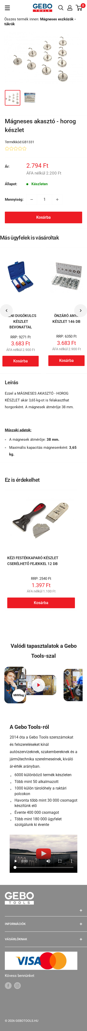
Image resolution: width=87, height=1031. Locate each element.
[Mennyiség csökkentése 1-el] (32, 199)
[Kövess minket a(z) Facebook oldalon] (8, 985)
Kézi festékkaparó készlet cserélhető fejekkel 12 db (32, 561)
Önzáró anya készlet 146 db (66, 319)
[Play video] (38, 685)
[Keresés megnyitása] (61, 7)
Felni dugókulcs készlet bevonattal (20, 321)
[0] (79, 8)
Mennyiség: (14, 199)
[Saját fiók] (69, 7)
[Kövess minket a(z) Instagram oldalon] (17, 985)
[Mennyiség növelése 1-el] (57, 199)
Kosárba (43, 217)
